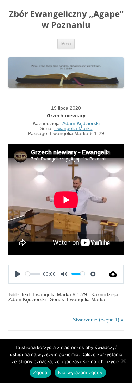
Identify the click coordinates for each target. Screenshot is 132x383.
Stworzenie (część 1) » (98, 319)
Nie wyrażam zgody (80, 372)
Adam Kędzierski (81, 123)
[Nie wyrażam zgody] (123, 360)
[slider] (32, 273)
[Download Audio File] (113, 274)
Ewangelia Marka (73, 128)
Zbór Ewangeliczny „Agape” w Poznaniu (66, 19)
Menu (66, 44)
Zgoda (40, 372)
